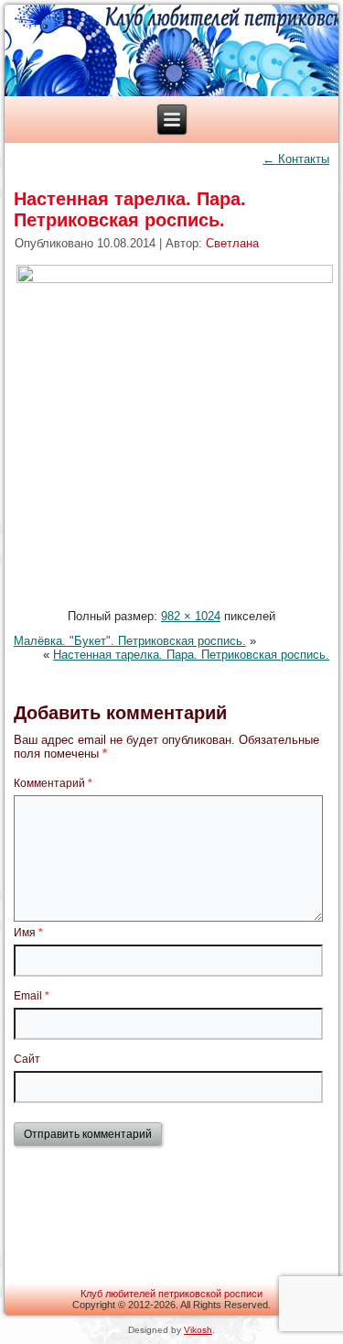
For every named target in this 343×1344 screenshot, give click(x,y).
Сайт (27, 1059)
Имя (28, 932)
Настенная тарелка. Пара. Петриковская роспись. (130, 209)
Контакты (296, 159)
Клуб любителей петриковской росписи (171, 1293)
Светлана (232, 243)
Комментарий (53, 783)
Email (31, 995)
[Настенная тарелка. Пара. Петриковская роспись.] (175, 279)
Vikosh (198, 1330)
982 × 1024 (190, 616)
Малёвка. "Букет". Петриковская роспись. (130, 641)
